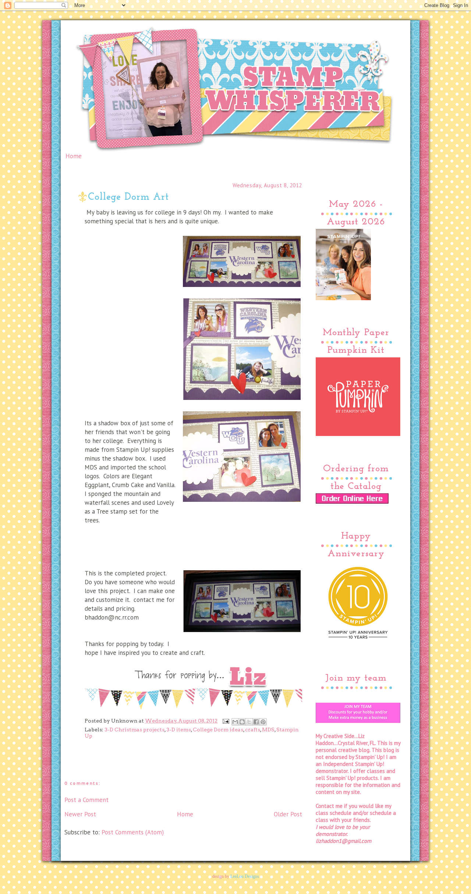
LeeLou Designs (244, 876)
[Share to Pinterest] (263, 722)
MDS (268, 729)
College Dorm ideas (218, 729)
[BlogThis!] (242, 722)
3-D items (178, 729)
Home (73, 156)
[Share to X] (249, 722)
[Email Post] (225, 721)
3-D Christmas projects (134, 729)
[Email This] (235, 722)
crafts (252, 729)
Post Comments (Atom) (133, 832)
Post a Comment (86, 800)
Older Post (288, 814)
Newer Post (80, 814)
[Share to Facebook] (256, 722)
